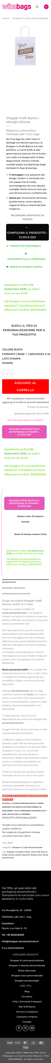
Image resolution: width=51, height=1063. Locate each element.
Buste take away (27, 970)
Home (5, 18)
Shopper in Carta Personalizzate (30, 18)
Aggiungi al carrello (25, 386)
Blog (27, 991)
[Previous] (5, 72)
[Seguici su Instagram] (25, 1028)
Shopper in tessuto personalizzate (27, 965)
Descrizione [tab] (9, 582)
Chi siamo (27, 996)
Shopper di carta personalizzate (27, 960)
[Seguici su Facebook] (19, 1028)
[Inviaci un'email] (32, 1028)
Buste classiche (22, 855)
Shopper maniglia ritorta (18, 852)
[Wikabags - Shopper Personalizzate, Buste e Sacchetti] (16, 7)
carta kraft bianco (39, 852)
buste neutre (8, 855)
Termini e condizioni (27, 1011)
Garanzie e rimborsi (27, 1016)
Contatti (27, 1021)
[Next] (12, 72)
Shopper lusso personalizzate (27, 975)
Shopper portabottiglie (27, 980)
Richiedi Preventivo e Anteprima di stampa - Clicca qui (24, 432)
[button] (46, 6)
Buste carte (36, 855)
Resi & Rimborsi (27, 1006)
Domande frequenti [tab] (13, 588)
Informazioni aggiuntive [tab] (16, 594)
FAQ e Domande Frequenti (27, 1001)
